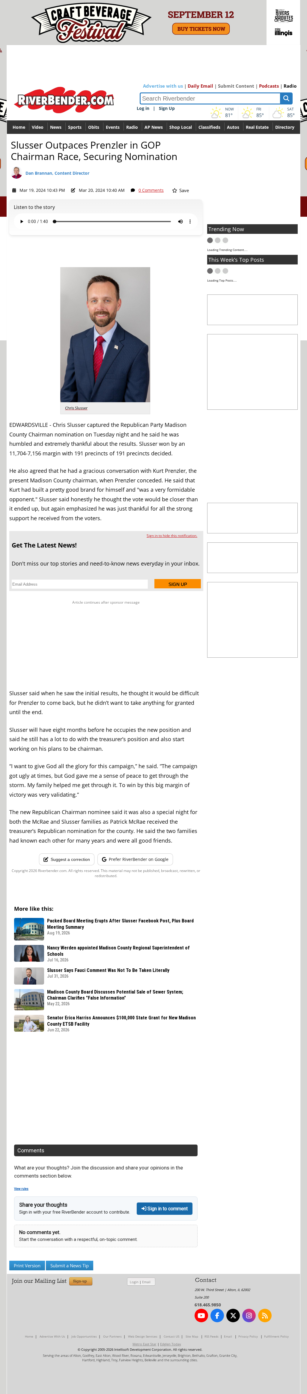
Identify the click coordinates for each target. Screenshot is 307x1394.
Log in (143, 108)
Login (134, 1282)
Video (37, 127)
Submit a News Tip (69, 1266)
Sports (75, 127)
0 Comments (151, 190)
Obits (93, 127)
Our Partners (112, 1336)
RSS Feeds (211, 1336)
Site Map (192, 1336)
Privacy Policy (248, 1336)
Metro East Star (144, 1344)
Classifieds (209, 127)
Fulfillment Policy (276, 1336)
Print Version (27, 1266)
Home (19, 127)
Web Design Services (142, 1336)
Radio (290, 86)
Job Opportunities (84, 1336)
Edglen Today (170, 1344)
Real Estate (257, 127)
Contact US (171, 1336)
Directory (284, 127)
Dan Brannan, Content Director (57, 173)
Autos (233, 127)
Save (183, 190)
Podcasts (269, 86)
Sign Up (167, 108)
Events (113, 127)
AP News (154, 127)
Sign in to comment (167, 1208)
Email (146, 1282)
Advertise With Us (52, 1336)
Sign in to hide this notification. (172, 535)
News (55, 127)
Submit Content (236, 86)
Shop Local (180, 127)
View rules (21, 1188)
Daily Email (200, 86)
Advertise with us (163, 86)
